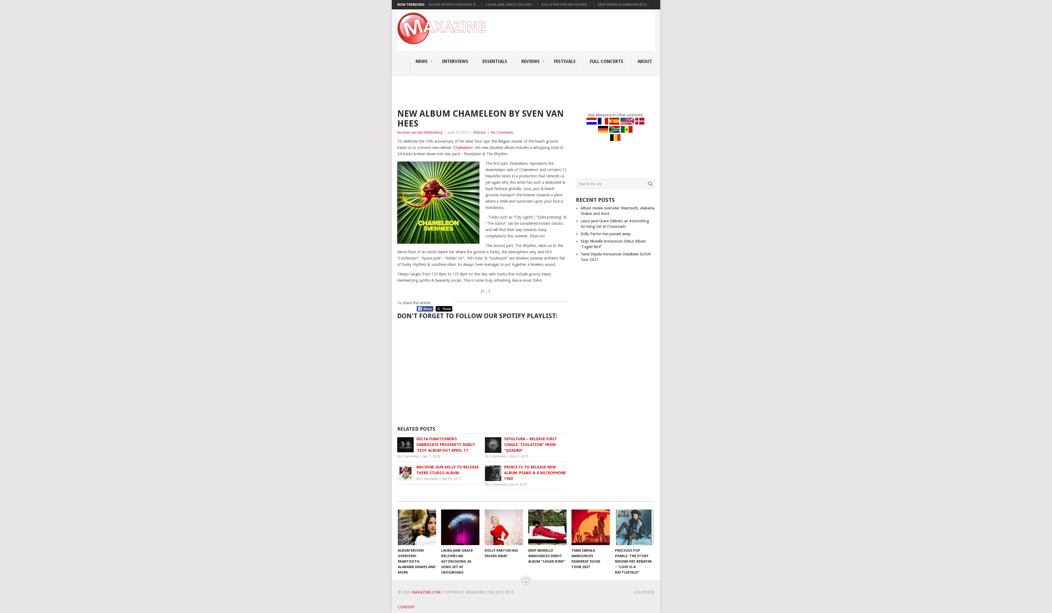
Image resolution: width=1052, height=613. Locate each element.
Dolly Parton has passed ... (565, 5)
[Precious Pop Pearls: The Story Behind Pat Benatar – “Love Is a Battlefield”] (634, 527)
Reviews (530, 61)
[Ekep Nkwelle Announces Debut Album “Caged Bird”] (547, 527)
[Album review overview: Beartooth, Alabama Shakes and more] (417, 527)
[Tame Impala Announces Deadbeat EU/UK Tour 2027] (590, 527)
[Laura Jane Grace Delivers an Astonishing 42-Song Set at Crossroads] (460, 527)
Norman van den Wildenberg (419, 132)
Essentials (494, 61)
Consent (406, 607)
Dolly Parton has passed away (606, 234)
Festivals (565, 61)
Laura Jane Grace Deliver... (509, 5)
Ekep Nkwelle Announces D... (623, 5)
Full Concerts (606, 61)
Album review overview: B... (453, 5)
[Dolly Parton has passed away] (504, 527)
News (422, 61)
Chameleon (463, 147)
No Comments (502, 132)
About (645, 61)
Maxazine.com (426, 592)
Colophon (644, 592)
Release (480, 132)
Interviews (455, 61)
